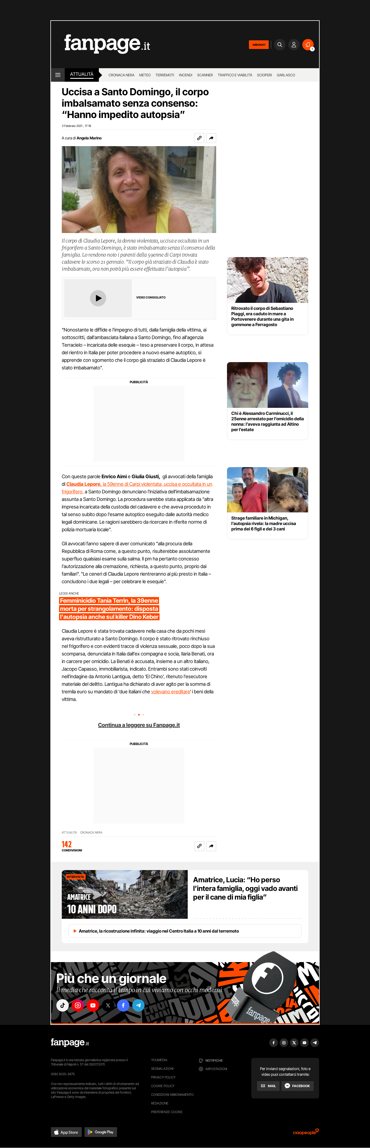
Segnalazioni (162, 1069)
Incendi (185, 75)
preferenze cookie (167, 1112)
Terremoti (164, 75)
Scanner (205, 75)
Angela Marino (89, 138)
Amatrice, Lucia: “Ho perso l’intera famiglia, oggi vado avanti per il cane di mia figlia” (245, 888)
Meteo (145, 75)
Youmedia (159, 1060)
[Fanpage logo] (100, 44)
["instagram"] (78, 1005)
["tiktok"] (62, 1005)
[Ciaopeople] (306, 1133)
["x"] (108, 1005)
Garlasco (286, 75)
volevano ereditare (170, 691)
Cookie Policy (162, 1086)
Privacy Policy (163, 1077)
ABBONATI (258, 44)
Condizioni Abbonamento (172, 1095)
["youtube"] (93, 1005)
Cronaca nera (121, 75)
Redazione (159, 1103)
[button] (211, 138)
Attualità (81, 74)
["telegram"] (138, 1005)
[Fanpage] (70, 1042)
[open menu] (58, 75)
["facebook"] (123, 1005)
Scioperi (264, 75)
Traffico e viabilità (235, 75)
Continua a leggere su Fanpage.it (139, 725)
